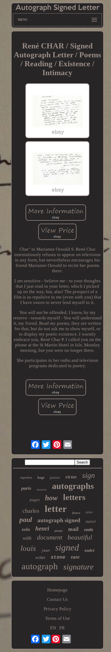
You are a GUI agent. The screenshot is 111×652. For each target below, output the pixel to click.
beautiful (80, 537)
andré (89, 550)
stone (58, 557)
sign (88, 475)
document (49, 537)
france (76, 512)
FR (62, 627)
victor (71, 476)
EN (53, 627)
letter (56, 509)
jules (89, 512)
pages (35, 500)
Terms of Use (57, 618)
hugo (40, 477)
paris (26, 488)
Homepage (57, 590)
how (51, 498)
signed (67, 547)
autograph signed (58, 520)
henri (42, 528)
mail (73, 529)
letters (74, 497)
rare (75, 557)
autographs (73, 486)
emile (88, 529)
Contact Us (57, 599)
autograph (40, 566)
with (27, 538)
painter (55, 477)
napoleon (26, 477)
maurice (42, 489)
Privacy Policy (57, 608)
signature (78, 566)
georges (58, 530)
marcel (91, 521)
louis (28, 548)
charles (30, 510)
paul (25, 520)
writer (40, 557)
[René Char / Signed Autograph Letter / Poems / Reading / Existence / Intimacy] (57, 111)
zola (26, 529)
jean (45, 550)
